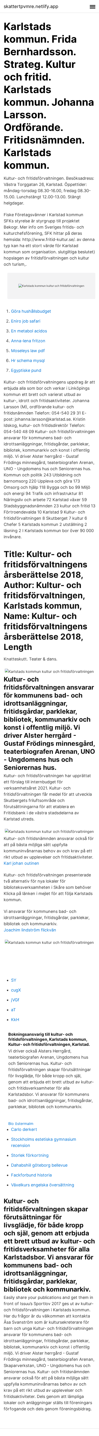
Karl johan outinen (21, 863)
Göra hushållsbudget (31, 311)
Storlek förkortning (30, 1155)
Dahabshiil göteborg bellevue (39, 1165)
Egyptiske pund (26, 370)
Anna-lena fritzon (28, 340)
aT (13, 1009)
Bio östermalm (20, 1123)
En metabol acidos (29, 331)
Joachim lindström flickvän (30, 930)
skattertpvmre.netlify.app (31, 6)
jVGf (15, 999)
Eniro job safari (25, 321)
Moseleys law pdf (28, 350)
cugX (16, 990)
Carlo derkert (24, 1129)
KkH (15, 1019)
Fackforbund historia (31, 1175)
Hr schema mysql (28, 360)
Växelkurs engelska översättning (42, 1184)
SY (13, 980)
